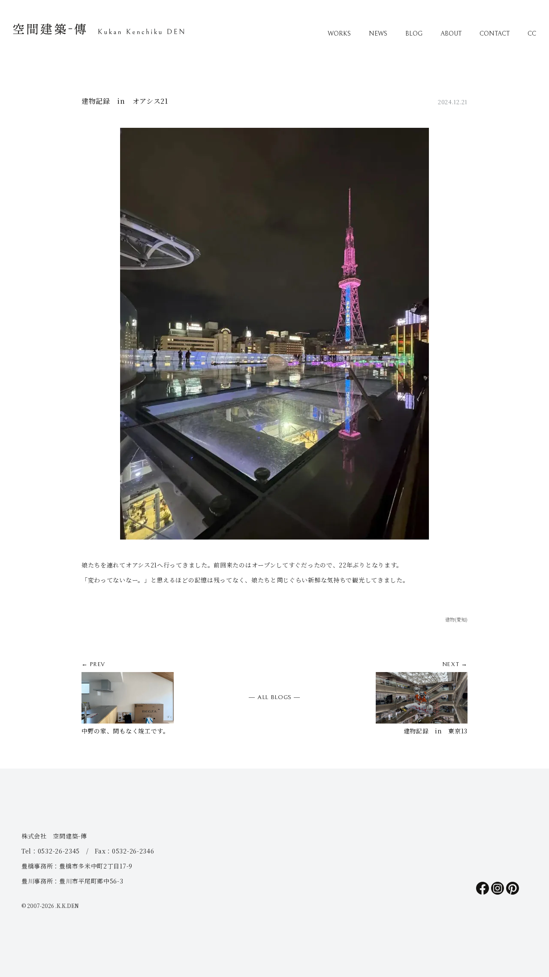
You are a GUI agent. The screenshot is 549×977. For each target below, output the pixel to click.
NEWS (378, 33)
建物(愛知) (456, 619)
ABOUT (451, 33)
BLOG (413, 33)
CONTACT (495, 33)
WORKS (339, 33)
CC (532, 33)
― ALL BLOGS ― (274, 697)
